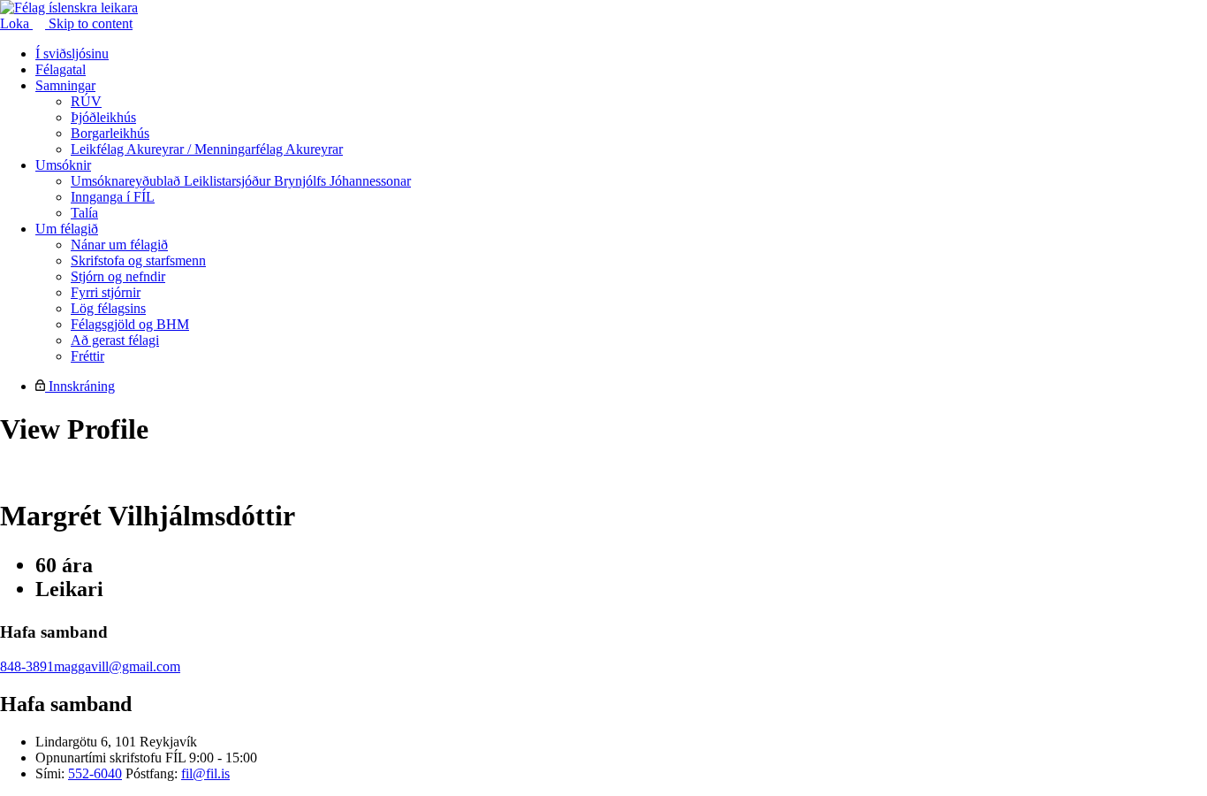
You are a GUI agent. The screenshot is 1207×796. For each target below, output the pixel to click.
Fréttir (87, 356)
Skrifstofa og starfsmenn (138, 260)
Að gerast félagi (115, 340)
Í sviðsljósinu (72, 53)
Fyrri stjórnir (105, 292)
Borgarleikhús (110, 133)
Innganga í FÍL (113, 196)
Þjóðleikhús (103, 117)
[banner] (69, 7)
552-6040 (95, 773)
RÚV (86, 101)
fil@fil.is (205, 773)
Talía (84, 212)
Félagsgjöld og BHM (130, 324)
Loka (16, 23)
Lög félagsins (108, 308)
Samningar (65, 85)
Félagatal (60, 69)
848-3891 (27, 666)
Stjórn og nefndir (118, 276)
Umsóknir (63, 164)
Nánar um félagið (119, 244)
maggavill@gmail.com (117, 666)
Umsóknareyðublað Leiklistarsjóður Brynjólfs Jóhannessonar (241, 180)
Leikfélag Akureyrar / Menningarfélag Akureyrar (207, 149)
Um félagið (66, 228)
